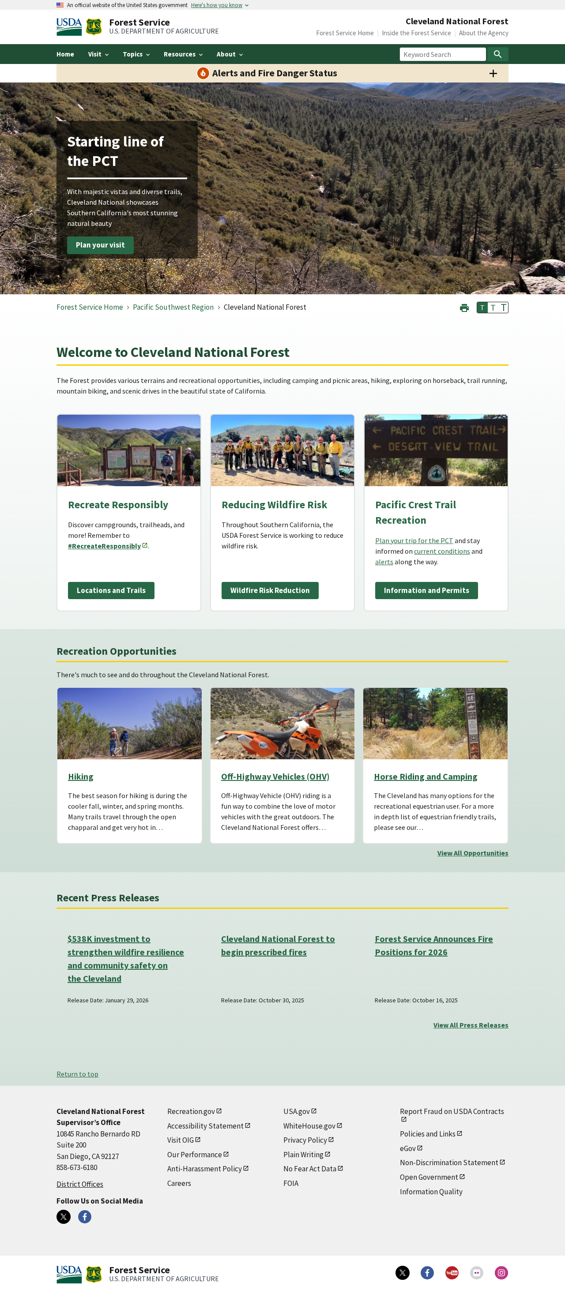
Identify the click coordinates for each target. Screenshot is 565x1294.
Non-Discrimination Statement (449, 1162)
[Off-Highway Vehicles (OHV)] (283, 723)
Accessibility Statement (205, 1126)
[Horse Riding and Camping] (435, 723)
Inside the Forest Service (416, 33)
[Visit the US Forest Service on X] (403, 1273)
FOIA (290, 1183)
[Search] (497, 54)
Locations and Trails (111, 590)
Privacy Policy (305, 1140)
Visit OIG (180, 1140)
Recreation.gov (191, 1111)
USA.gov (296, 1111)
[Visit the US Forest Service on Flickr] (477, 1273)
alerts (384, 561)
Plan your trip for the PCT (414, 540)
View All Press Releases (470, 1024)
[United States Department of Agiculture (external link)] (71, 27)
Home (65, 54)
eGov (408, 1148)
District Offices (79, 1184)
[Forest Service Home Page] (94, 27)
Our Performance (194, 1154)
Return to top (77, 1073)
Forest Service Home (345, 33)
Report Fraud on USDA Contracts (452, 1111)
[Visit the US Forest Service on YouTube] (452, 1273)
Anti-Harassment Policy (204, 1169)
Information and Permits (426, 590)
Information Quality (431, 1191)
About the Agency (483, 33)
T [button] (482, 307)
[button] (464, 306)
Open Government (429, 1177)
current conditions (442, 551)
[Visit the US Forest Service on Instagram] (501, 1273)
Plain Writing (303, 1154)
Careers (179, 1183)
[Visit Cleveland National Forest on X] (63, 1217)
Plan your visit (100, 245)
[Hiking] (129, 723)
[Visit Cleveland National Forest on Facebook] (85, 1217)
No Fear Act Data (309, 1169)
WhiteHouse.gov (309, 1126)
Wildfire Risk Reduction (270, 590)
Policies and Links (428, 1134)
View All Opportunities (472, 852)
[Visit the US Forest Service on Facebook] (427, 1273)
